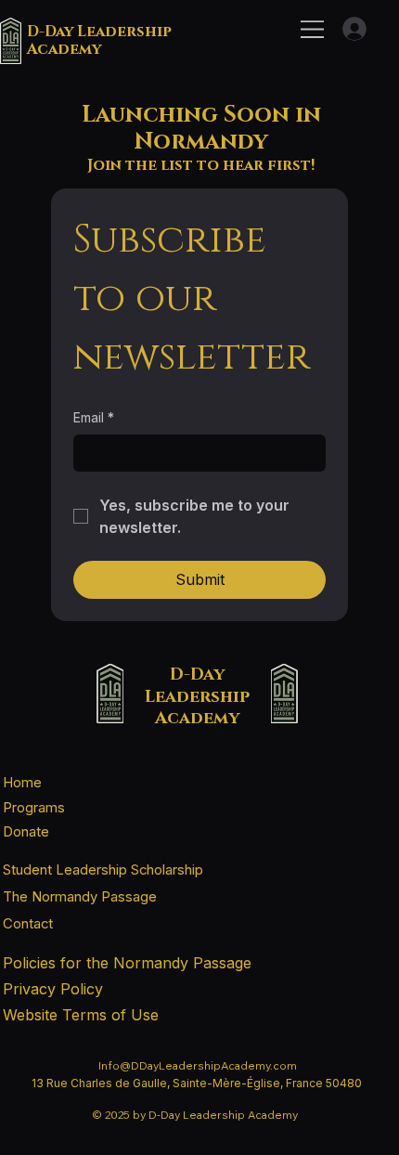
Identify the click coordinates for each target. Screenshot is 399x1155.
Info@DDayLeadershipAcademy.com (197, 1065)
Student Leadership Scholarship (103, 870)
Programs (34, 807)
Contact (28, 923)
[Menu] (313, 29)
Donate (26, 832)
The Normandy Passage (80, 897)
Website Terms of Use (81, 1015)
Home (22, 782)
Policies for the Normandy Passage (127, 963)
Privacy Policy (53, 989)
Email (93, 417)
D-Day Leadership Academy (99, 40)
